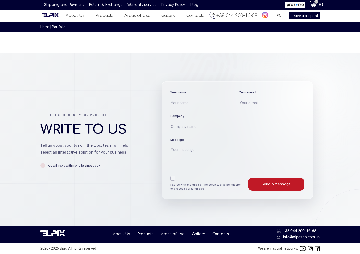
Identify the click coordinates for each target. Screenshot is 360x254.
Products (104, 15)
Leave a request (304, 15)
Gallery (168, 15)
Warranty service (141, 5)
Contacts (195, 15)
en (278, 15)
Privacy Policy (173, 5)
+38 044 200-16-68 (236, 15)
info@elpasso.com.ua (301, 237)
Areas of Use (137, 15)
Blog (194, 5)
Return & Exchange (105, 5)
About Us (75, 15)
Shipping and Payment (64, 5)
